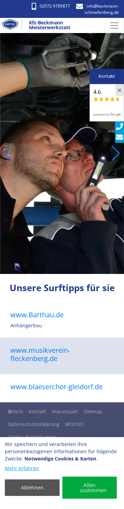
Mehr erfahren (22, 468)
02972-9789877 (55, 6)
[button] (8, 153)
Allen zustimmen (93, 487)
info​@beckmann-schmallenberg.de (101, 9)
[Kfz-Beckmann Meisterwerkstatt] (12, 25)
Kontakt (37, 411)
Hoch (17, 411)
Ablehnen (32, 487)
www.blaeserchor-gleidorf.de (56, 386)
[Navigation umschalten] (114, 25)
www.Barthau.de (37, 314)
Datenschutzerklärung (34, 424)
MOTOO (74, 424)
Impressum (65, 411)
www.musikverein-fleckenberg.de (40, 354)
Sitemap (92, 411)
